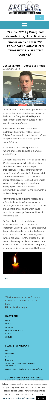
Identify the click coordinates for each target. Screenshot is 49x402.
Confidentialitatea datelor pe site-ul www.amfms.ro (24, 369)
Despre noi (9, 360)
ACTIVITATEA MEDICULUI (14, 330)
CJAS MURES (9, 353)
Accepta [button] (41, 398)
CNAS (7, 350)
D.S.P (7, 357)
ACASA (7, 320)
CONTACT (9, 324)
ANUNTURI (9, 327)
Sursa (5, 278)
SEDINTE (8, 334)
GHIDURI (8, 337)
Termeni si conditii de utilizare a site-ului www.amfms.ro (20, 364)
